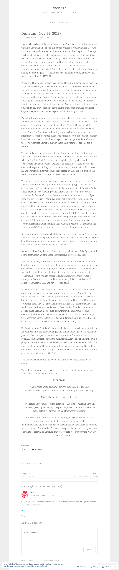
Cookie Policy (44, 566)
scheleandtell (46, 38)
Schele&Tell (59, 8)
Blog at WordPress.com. (32, 560)
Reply (23, 516)
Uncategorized (37, 463)
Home (52, 22)
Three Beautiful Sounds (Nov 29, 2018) (85, 475)
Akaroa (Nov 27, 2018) (28, 475)
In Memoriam (63, 22)
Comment (89, 550)
